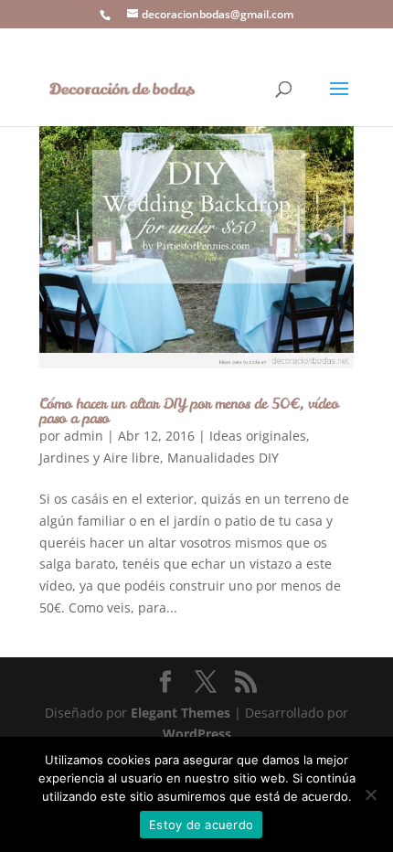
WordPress (197, 733)
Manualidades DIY (223, 457)
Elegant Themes (180, 712)
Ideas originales (257, 435)
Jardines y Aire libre (99, 457)
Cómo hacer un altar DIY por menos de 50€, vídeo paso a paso (188, 410)
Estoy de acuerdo (201, 824)
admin (83, 435)
